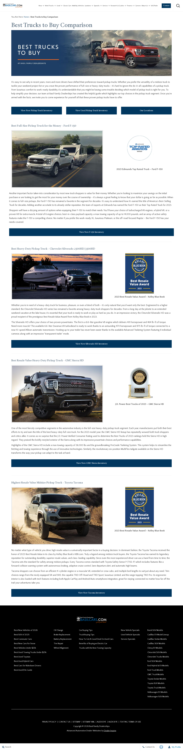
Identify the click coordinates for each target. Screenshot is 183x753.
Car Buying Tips (86, 630)
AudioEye (101, 722)
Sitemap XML (89, 722)
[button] (178, 5)
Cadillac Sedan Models (157, 639)
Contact (166, 6)
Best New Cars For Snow (24, 643)
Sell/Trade (154, 6)
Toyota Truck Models (156, 688)
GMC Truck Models (155, 674)
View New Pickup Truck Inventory (36, 111)
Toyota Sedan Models (156, 679)
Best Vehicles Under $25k (25, 648)
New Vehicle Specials (130, 630)
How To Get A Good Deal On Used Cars (96, 639)
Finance (129, 6)
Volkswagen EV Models (157, 692)
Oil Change (58, 630)
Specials (97, 6)
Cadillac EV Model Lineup (158, 635)
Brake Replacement (62, 635)
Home (26, 17)
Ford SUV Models (154, 661)
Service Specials (128, 639)
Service (105, 6)
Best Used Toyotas (22, 657)
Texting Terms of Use (130, 722)
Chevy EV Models (154, 648)
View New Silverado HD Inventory (92, 344)
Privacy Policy (49, 722)
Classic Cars (67, 6)
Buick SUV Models (155, 630)
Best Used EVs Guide (23, 670)
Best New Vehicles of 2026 (26, 630)
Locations (88, 6)
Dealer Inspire (110, 731)
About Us (145, 6)
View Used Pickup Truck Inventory (91, 111)
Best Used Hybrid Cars (23, 661)
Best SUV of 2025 (21, 635)
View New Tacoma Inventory (91, 593)
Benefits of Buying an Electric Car (93, 643)
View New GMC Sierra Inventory (91, 463)
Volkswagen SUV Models (158, 696)
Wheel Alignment (61, 648)
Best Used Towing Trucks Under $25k (30, 652)
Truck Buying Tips (86, 635)
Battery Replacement (62, 639)
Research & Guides (117, 6)
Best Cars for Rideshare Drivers (27, 666)
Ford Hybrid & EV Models (158, 666)
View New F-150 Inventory (91, 232)
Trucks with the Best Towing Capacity (95, 648)
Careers (138, 6)
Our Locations (146, 111)
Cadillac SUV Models (156, 643)
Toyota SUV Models (155, 683)
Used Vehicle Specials (130, 635)
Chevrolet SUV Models (157, 652)
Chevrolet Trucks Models (158, 657)
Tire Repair (58, 643)
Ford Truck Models (155, 670)
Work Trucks (49, 6)
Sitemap (76, 722)
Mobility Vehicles (78, 6)
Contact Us (64, 722)
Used (58, 6)
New (40, 6)
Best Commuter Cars (23, 639)
